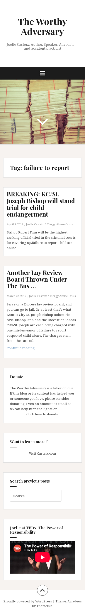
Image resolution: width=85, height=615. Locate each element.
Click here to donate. (42, 414)
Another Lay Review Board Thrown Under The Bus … (37, 279)
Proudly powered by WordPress (27, 601)
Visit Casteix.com (42, 453)
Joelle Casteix (35, 224)
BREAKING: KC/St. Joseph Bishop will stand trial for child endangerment (41, 204)
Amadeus (75, 601)
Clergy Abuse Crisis (60, 224)
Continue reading (27, 349)
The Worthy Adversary (42, 26)
